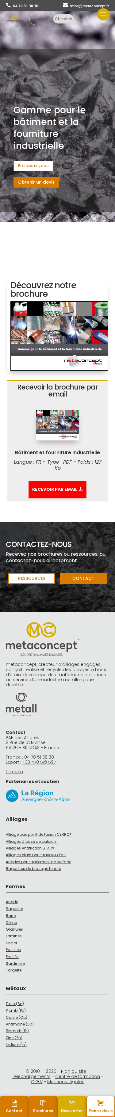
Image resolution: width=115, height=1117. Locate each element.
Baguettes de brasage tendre (33, 868)
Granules (14, 929)
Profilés (12, 956)
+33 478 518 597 (39, 762)
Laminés (14, 936)
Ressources (31, 578)
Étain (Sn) (15, 1003)
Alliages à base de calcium (32, 841)
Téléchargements (31, 1076)
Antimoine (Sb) (20, 1024)
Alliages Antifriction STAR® (30, 848)
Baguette (14, 908)
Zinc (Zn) (14, 1037)
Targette (13, 970)
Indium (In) (16, 1044)
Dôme (11, 922)
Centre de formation (77, 1076)
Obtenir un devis (36, 182)
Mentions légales (65, 1082)
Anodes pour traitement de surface (38, 861)
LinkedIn (14, 772)
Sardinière (15, 963)
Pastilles (13, 949)
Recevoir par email (54, 489)
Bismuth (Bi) (17, 1030)
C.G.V (37, 1082)
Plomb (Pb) (16, 1010)
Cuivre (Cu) (16, 1017)
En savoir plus (33, 166)
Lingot (11, 943)
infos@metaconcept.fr (89, 6)
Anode (12, 901)
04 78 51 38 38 (25, 6)
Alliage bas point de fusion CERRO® (38, 834)
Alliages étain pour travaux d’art (36, 854)
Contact (83, 578)
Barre (11, 915)
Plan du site (73, 1071)
